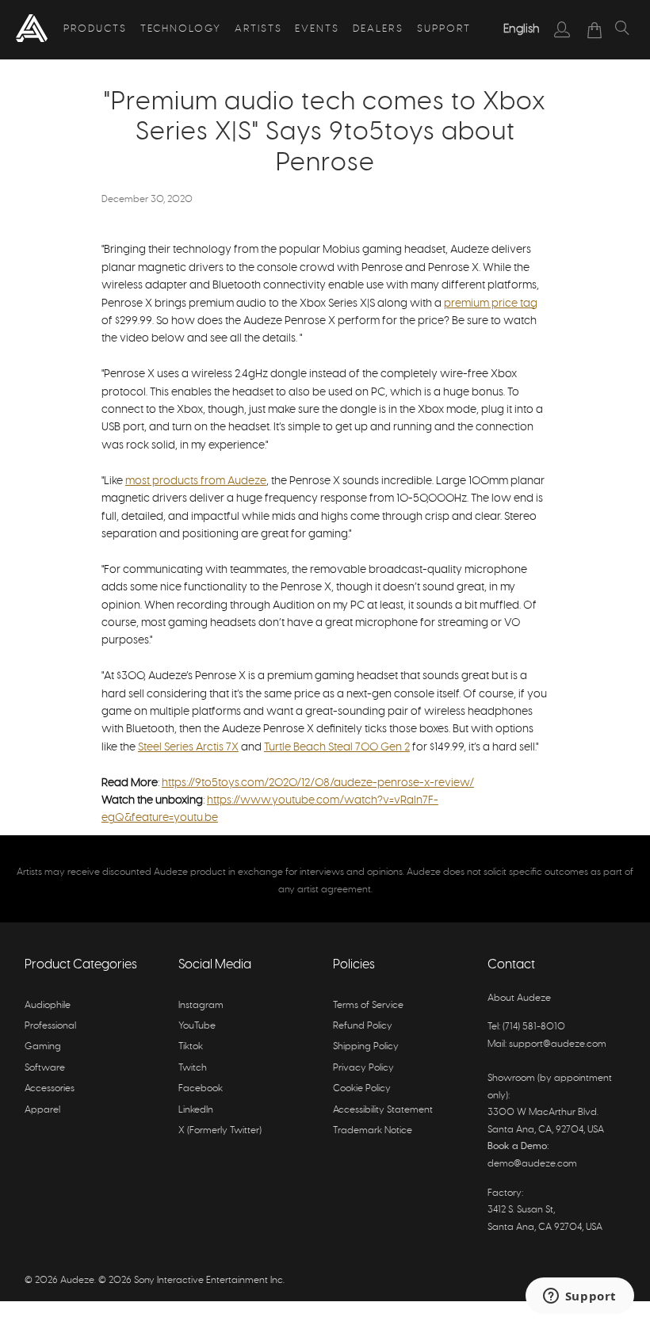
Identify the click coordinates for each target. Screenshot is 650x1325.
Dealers (378, 29)
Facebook (200, 1088)
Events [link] (317, 29)
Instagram (201, 1005)
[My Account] (562, 29)
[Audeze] (32, 29)
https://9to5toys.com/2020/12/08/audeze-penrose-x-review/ (318, 783)
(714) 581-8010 (534, 1026)
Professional (50, 1025)
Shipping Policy (366, 1046)
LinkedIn (195, 1109)
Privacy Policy (363, 1067)
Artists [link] (258, 29)
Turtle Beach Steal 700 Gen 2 (337, 747)
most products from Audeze (195, 481)
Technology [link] (180, 29)
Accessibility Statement (383, 1109)
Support (444, 29)
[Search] (622, 30)
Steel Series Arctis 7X (188, 747)
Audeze (77, 1280)
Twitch (192, 1067)
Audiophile (48, 1005)
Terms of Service (368, 1005)
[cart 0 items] (595, 30)
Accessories (50, 1088)
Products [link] (95, 29)
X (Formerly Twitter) (220, 1130)
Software (45, 1067)
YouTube (197, 1025)
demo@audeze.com (532, 1163)
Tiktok (190, 1046)
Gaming (43, 1046)
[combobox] (521, 29)
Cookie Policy (362, 1088)
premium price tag (490, 303)
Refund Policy (362, 1025)
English (521, 29)
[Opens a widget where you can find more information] (579, 1297)
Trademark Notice (372, 1130)
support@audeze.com (557, 1043)
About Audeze (519, 997)
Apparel (42, 1109)
